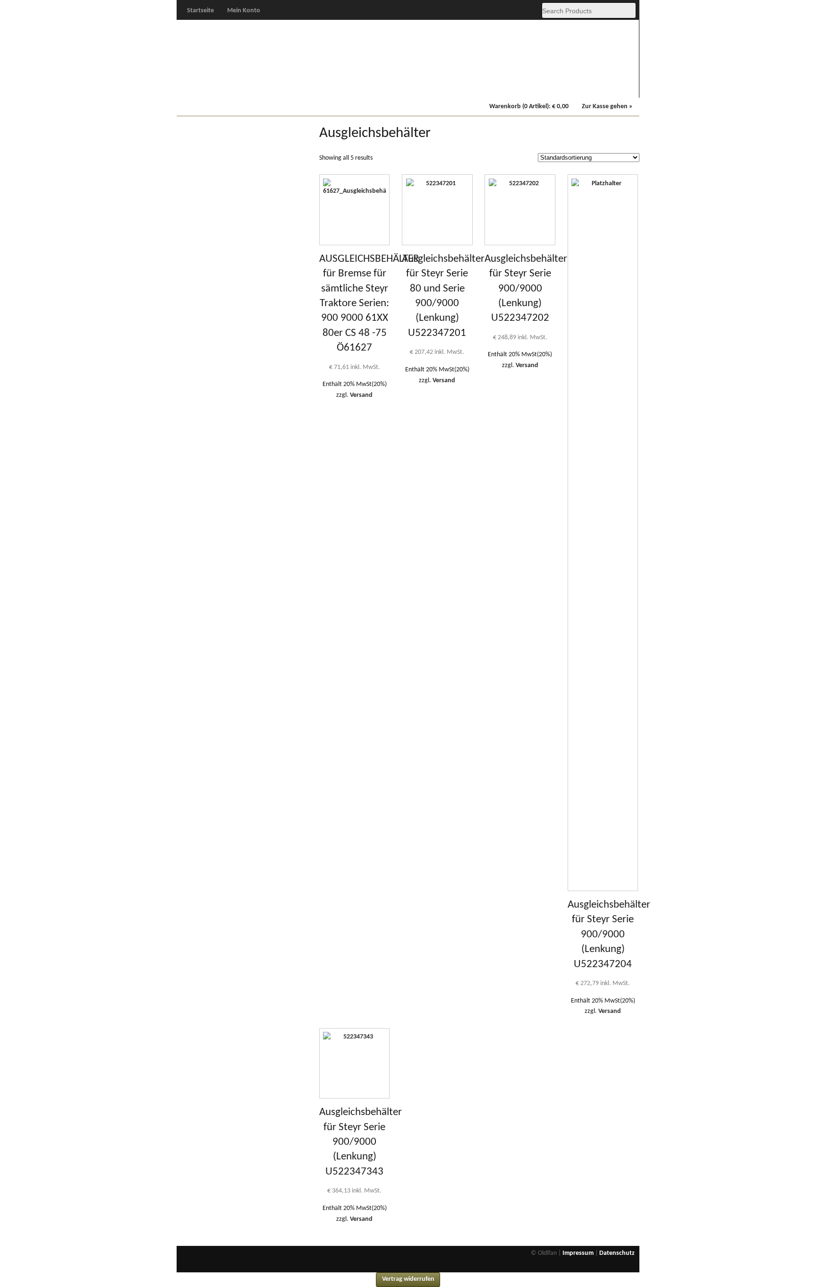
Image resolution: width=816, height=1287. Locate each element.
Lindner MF (495, 85)
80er (322, 85)
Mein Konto (243, 10)
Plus (264, 85)
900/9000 (380, 85)
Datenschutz (617, 1253)
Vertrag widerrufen (408, 1279)
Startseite (200, 10)
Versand (361, 395)
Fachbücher (553, 85)
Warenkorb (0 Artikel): (529, 106)
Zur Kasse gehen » (607, 106)
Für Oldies (206, 85)
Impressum (578, 1253)
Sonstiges (611, 85)
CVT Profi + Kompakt (437, 86)
